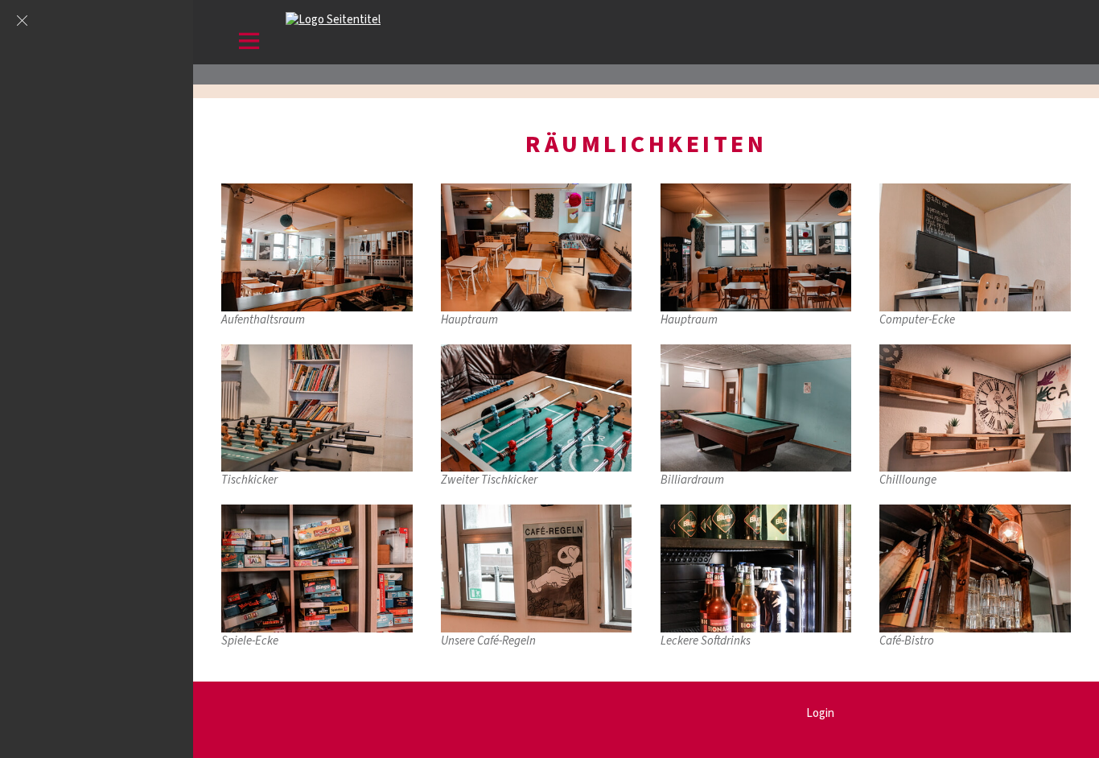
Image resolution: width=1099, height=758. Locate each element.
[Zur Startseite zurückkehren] (333, 19)
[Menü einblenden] (249, 44)
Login (820, 713)
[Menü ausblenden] (21, 21)
